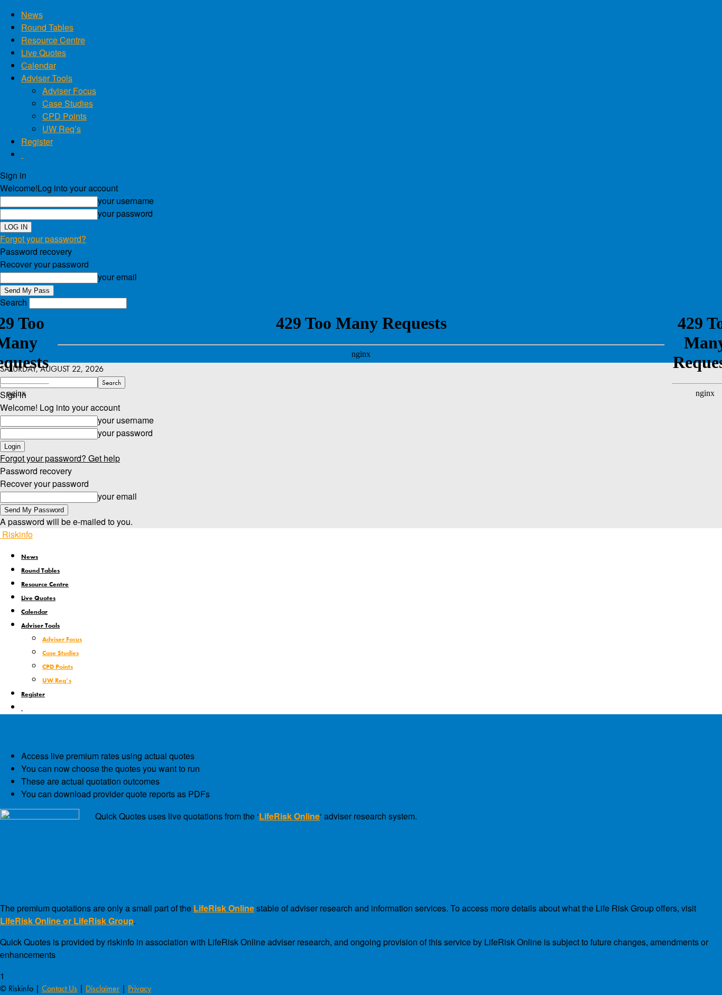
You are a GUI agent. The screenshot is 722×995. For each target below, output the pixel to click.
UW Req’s (61, 129)
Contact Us (59, 988)
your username (126, 201)
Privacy (139, 988)
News (32, 14)
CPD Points (64, 116)
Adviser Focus (69, 91)
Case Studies (67, 103)
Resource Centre (53, 40)
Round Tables (47, 27)
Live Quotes (43, 53)
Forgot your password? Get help (60, 458)
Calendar (38, 65)
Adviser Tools (46, 78)
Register (37, 141)
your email (117, 277)
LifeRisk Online (289, 816)
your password (125, 213)
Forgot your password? (43, 239)
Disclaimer (102, 988)
